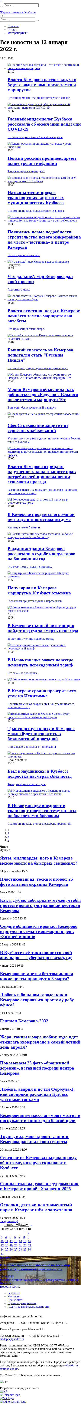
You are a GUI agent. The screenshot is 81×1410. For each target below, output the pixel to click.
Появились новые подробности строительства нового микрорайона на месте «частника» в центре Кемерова (44, 239)
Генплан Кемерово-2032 (24, 1020)
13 (15, 1241)
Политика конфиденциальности (28, 1306)
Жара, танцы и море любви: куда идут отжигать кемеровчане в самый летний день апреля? (40, 1042)
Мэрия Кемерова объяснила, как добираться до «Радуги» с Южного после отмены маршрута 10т (43, 394)
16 (29, 1241)
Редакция (14, 1293)
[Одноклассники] (13, 1401)
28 (20, 1249)
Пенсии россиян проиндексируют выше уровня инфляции (42, 161)
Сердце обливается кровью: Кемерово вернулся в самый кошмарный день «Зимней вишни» (38, 931)
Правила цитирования (22, 1303)
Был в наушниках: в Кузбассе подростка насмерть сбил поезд (40, 774)
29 (24, 1249)
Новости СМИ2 (10, 1286)
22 (24, 1245)
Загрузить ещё (9, 1221)
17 (2, 1245)
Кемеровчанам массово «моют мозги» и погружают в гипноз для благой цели (40, 1118)
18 (6, 1245)
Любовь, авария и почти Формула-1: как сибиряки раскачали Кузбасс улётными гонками (37, 1094)
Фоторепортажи (18, 33)
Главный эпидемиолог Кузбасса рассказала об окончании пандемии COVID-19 (44, 124)
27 (15, 1249)
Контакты (14, 1296)
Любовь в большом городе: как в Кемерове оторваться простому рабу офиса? (37, 999)
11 (6, 1241)
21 (20, 1245)
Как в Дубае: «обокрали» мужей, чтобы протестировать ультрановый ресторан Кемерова (40, 905)
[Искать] (1, 6)
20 (15, 1245)
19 (11, 1245)
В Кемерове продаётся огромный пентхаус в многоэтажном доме (41, 517)
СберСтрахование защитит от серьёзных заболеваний (38, 428)
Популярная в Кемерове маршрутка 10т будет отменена (39, 590)
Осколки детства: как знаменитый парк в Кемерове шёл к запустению (36, 1207)
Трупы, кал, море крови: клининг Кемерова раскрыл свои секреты (34, 1139)
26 (11, 1249)
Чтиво (11, 29)
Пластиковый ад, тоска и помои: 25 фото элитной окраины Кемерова (36, 882)
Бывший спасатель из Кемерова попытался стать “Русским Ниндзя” (40, 355)
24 (2, 1249)
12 (11, 1241)
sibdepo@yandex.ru (12, 1339)
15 (24, 1241)
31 (2, 1253)
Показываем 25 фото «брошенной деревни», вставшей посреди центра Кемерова (37, 1068)
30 (29, 1249)
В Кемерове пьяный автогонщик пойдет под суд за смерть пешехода (43, 628)
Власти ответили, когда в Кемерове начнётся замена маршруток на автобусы (44, 315)
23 (29, 1245)
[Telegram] (10, 1394)
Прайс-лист (15, 1299)
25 (6, 1249)
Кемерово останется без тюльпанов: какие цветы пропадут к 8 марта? (36, 976)
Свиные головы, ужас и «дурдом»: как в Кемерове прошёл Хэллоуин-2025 (39, 1186)
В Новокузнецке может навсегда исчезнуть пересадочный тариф (40, 662)
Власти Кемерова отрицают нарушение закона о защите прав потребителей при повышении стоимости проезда (42, 474)
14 (20, 1241)
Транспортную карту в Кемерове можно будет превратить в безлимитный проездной (41, 733)
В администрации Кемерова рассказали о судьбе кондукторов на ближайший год (41, 553)
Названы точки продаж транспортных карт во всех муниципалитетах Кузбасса (36, 197)
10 (2, 1241)
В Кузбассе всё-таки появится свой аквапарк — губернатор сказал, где (36, 955)
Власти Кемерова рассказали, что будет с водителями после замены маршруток (42, 84)
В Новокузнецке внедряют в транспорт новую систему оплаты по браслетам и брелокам (42, 810)
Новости (13, 26)
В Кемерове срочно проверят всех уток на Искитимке (42, 693)
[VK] (7, 1398)
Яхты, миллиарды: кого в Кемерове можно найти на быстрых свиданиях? (38, 861)
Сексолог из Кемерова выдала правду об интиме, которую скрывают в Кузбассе (38, 1162)
